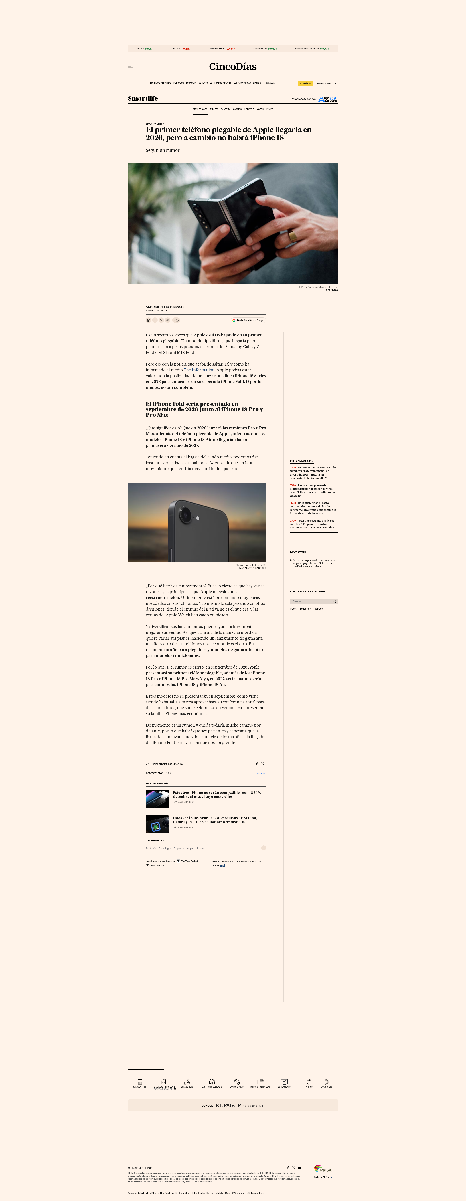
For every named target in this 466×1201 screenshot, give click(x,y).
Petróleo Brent (217, 48)
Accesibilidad (217, 1193)
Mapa (227, 1193)
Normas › (261, 773)
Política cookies (156, 1193)
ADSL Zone (327, 99)
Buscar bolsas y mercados (307, 591)
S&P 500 (176, 48)
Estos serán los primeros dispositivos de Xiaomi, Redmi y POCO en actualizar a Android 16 (215, 820)
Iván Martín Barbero (183, 802)
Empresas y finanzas (160, 83)
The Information (199, 369)
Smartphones (200, 109)
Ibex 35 (140, 48)
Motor (260, 109)
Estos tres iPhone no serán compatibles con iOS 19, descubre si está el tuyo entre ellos (217, 795)
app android (326, 1087)
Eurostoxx (305, 609)
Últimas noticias (242, 83)
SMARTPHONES (154, 124)
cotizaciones (284, 1087)
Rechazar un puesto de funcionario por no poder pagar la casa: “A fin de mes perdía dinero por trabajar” (313, 490)
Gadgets (237, 109)
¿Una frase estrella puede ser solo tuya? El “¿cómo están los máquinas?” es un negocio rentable (312, 524)
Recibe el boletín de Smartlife (167, 763)
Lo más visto (298, 552)
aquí (222, 865)
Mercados (178, 83)
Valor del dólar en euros (307, 48)
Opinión (257, 83)
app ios (309, 1087)
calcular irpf (139, 1087)
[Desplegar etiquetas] (263, 847)
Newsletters (242, 1193)
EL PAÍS (269, 81)
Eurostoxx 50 (260, 48)
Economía (191, 83)
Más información (155, 865)
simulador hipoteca (163, 1087)
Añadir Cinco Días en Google (250, 320)
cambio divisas (237, 1087)
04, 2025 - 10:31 (157, 311)
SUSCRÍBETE (306, 83)
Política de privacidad (200, 1193)
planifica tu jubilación (212, 1087)
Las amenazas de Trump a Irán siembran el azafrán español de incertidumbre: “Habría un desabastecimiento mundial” (313, 473)
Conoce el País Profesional (233, 1105)
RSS (234, 1193)
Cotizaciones (205, 83)
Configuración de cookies (177, 1193)
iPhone (200, 848)
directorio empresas (260, 1087)
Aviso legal (143, 1193)
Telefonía (151, 848)
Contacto (132, 1193)
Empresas (178, 848)
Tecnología (165, 848)
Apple (190, 848)
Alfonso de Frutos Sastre (166, 306)
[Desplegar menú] (130, 66)
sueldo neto (187, 1087)
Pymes (269, 109)
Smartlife (143, 98)
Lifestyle (249, 109)
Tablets (214, 109)
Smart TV (225, 109)
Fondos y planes (222, 83)
